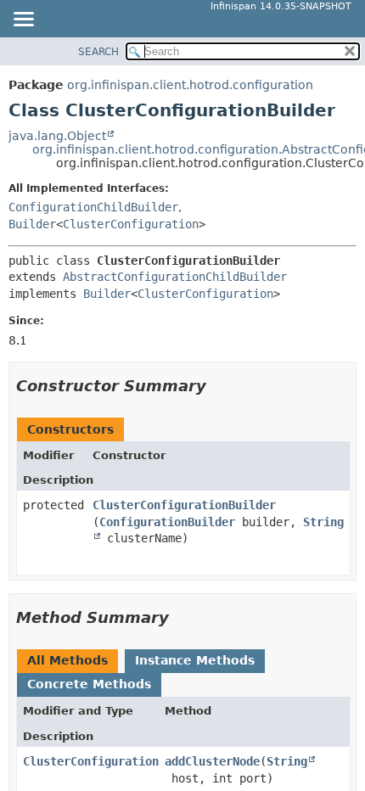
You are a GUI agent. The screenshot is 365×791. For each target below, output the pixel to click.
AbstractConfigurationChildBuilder (175, 276)
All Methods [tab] (67, 660)
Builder (32, 224)
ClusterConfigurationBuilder (184, 505)
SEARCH (98, 52)
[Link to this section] (218, 386)
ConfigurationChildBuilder (93, 207)
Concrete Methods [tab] (89, 684)
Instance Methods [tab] (195, 660)
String (287, 761)
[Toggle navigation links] (22, 20)
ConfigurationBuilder (167, 522)
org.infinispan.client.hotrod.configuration (190, 85)
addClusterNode (212, 761)
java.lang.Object (57, 136)
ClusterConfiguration (131, 224)
